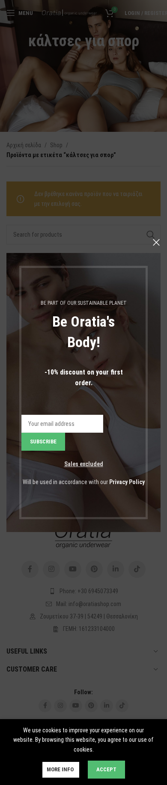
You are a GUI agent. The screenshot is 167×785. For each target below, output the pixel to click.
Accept (106, 769)
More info (61, 769)
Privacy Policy (127, 482)
